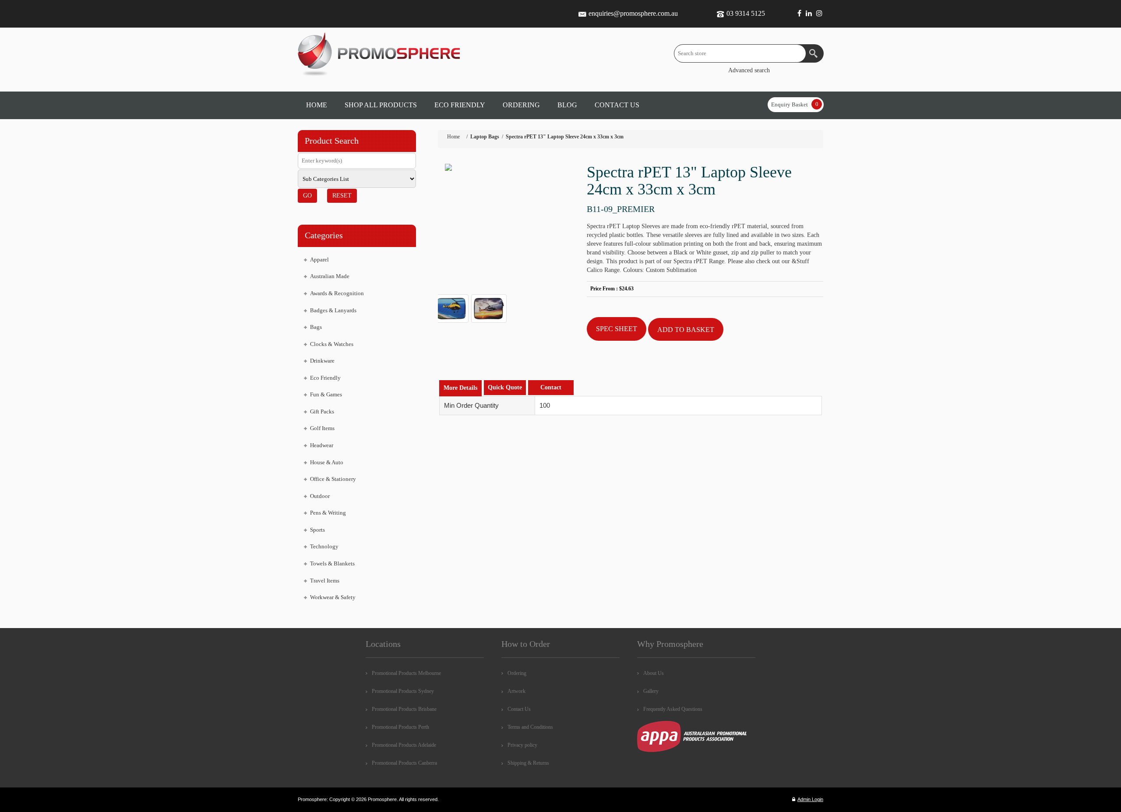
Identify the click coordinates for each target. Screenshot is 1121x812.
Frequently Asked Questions (672, 709)
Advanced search (749, 70)
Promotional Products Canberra (404, 763)
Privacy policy (522, 745)
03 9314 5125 (745, 13)
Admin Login (810, 799)
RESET (342, 195)
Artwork (516, 691)
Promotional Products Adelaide (404, 745)
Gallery (651, 691)
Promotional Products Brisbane (404, 709)
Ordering (517, 673)
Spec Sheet (616, 328)
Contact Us (519, 709)
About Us (653, 673)
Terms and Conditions (530, 727)
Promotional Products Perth (400, 727)
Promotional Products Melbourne (406, 673)
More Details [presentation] (460, 388)
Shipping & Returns (528, 763)
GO (307, 195)
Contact (550, 387)
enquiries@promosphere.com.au (633, 13)
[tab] (460, 388)
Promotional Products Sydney (403, 691)
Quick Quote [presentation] (505, 387)
